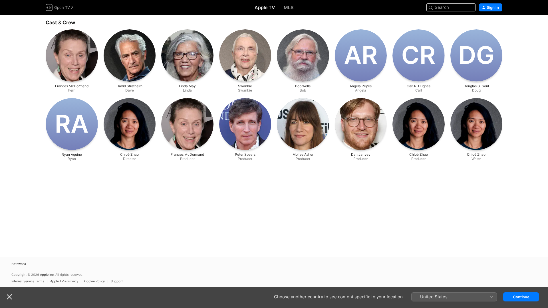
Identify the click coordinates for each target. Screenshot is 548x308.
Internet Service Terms (27, 281)
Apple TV (265, 7)
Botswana (18, 264)
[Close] (9, 296)
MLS (288, 7)
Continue (521, 297)
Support (117, 281)
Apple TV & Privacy (64, 281)
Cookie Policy (94, 281)
